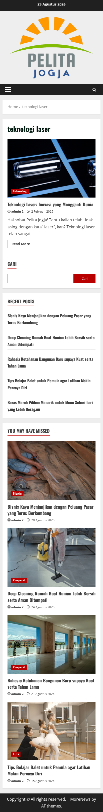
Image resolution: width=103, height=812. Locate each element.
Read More (23, 244)
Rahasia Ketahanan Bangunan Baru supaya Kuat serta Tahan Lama (51, 683)
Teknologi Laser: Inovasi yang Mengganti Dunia (52, 168)
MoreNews (80, 799)
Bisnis (17, 493)
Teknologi (20, 191)
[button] (7, 89)
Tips (16, 754)
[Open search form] (94, 90)
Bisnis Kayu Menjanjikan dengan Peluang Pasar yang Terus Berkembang (51, 509)
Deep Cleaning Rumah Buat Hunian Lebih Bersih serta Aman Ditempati (52, 596)
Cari (12, 264)
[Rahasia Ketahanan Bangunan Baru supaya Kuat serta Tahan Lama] (52, 644)
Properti (19, 580)
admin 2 (17, 211)
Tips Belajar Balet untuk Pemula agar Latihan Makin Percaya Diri (49, 770)
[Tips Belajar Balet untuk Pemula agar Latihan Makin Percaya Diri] (52, 731)
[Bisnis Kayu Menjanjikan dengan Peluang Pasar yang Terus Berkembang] (52, 470)
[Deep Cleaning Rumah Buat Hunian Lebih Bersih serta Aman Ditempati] (52, 557)
